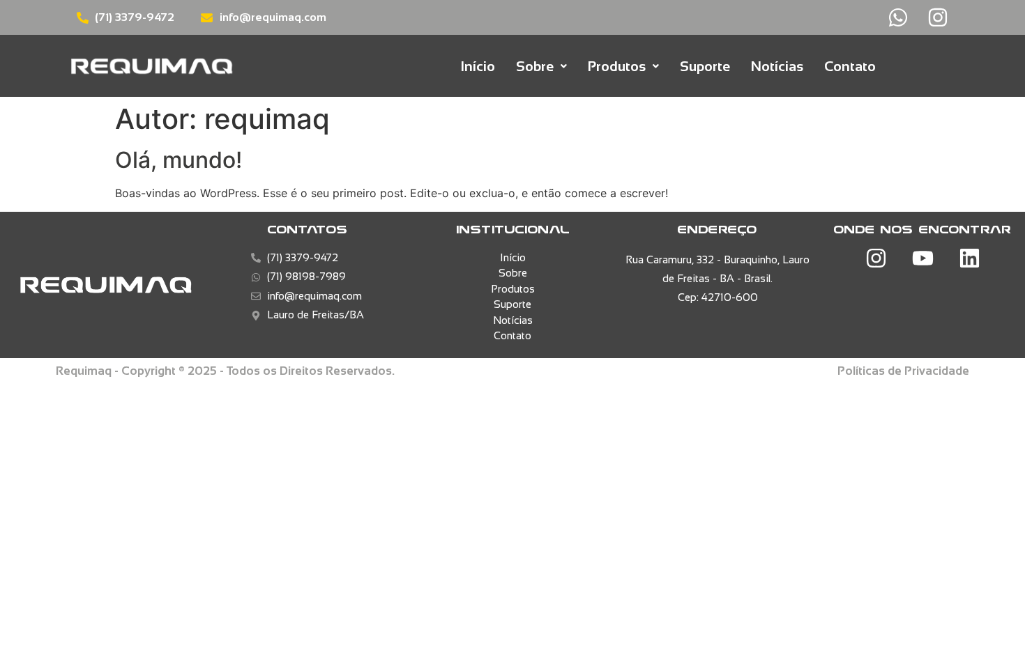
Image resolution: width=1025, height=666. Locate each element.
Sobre (535, 66)
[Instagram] (937, 17)
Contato (850, 66)
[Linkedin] (969, 258)
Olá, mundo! (178, 159)
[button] (541, 66)
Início (478, 66)
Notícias (777, 66)
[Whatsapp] (898, 17)
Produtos (617, 66)
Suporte (705, 66)
